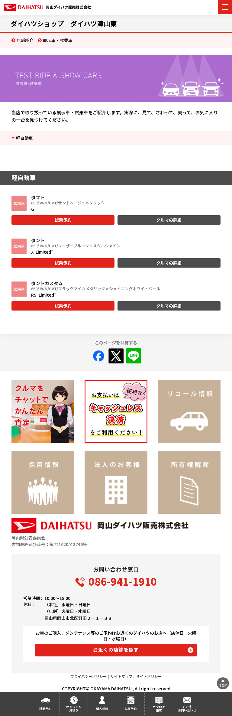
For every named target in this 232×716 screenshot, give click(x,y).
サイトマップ (121, 676)
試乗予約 (63, 220)
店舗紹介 (25, 40)
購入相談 (102, 708)
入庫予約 (130, 708)
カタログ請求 (159, 708)
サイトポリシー (149, 676)
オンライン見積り (73, 708)
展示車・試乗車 (57, 40)
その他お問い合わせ (187, 708)
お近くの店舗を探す (116, 649)
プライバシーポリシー (88, 676)
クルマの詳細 (169, 220)
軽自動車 (24, 138)
